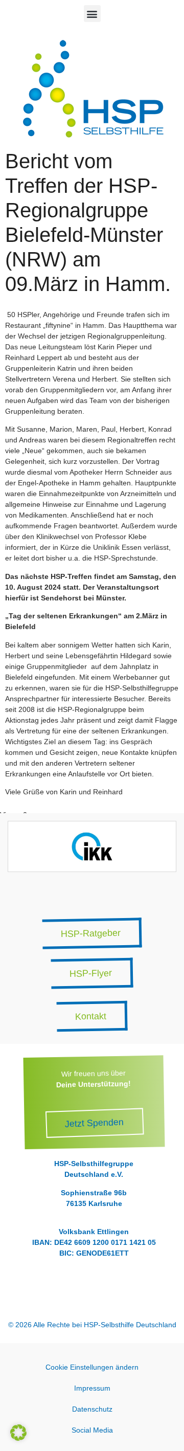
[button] (92, 13)
